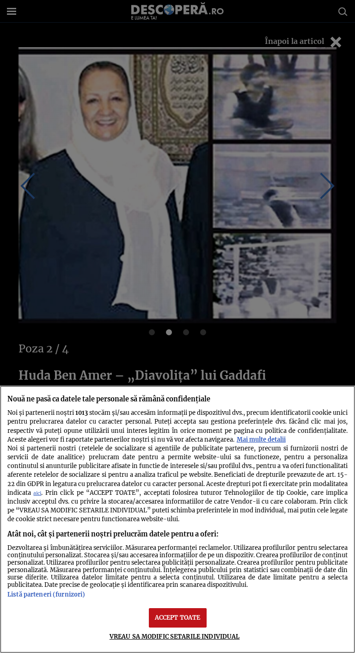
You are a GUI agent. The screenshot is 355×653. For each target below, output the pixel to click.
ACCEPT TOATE (178, 617)
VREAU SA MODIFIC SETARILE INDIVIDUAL (175, 636)
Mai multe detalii (261, 439)
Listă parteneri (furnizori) (46, 594)
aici (37, 493)
